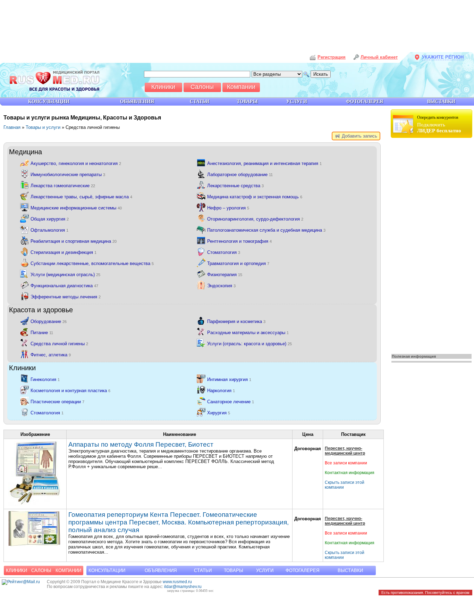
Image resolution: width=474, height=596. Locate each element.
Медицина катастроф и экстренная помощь (254, 196)
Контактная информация (349, 472)
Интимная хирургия (229, 379)
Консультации (106, 570)
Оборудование (49, 321)
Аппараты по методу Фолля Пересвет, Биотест (140, 444)
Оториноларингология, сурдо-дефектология (255, 219)
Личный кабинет (379, 57)
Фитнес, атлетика (51, 354)
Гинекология (45, 379)
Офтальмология (49, 230)
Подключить (439, 124)
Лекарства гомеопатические (63, 185)
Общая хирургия (50, 219)
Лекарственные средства (235, 185)
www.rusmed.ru (177, 581)
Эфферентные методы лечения (66, 296)
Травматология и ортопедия (238, 263)
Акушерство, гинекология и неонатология (76, 163)
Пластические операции (57, 401)
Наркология (221, 390)
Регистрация (332, 57)
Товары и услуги (43, 127)
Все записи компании (346, 463)
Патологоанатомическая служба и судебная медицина (266, 230)
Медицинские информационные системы (76, 207)
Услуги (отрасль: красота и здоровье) (249, 343)
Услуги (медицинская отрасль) (65, 274)
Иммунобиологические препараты (68, 174)
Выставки (350, 570)
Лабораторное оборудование (240, 174)
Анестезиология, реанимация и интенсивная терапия (264, 163)
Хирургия (218, 412)
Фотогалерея (302, 570)
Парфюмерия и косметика (236, 321)
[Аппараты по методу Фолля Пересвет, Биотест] (34, 504)
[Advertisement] (432, 244)
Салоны (41, 570)
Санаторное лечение (230, 401)
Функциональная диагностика (64, 285)
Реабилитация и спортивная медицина (74, 241)
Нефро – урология (228, 207)
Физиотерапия (224, 274)
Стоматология (223, 252)
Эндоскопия (221, 285)
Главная (11, 127)
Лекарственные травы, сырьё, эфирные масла (81, 196)
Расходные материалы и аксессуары (248, 332)
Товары (233, 570)
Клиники (16, 570)
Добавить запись (358, 136)
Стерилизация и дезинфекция (63, 252)
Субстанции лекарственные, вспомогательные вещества (92, 263)
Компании (68, 570)
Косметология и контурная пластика (70, 390)
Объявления (161, 570)
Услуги (264, 570)
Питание (42, 332)
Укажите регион (443, 57)
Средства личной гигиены (59, 343)
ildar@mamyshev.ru (183, 586)
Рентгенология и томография (239, 241)
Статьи (203, 570)
